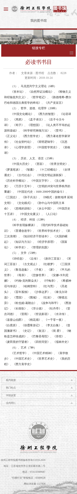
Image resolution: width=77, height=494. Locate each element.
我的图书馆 (38, 20)
